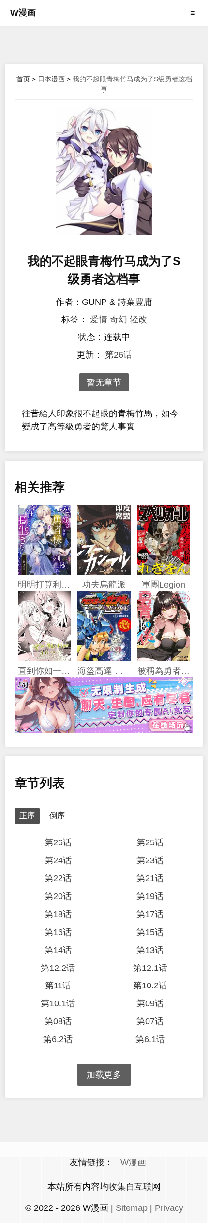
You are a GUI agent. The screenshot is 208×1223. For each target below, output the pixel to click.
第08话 (58, 1021)
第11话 (58, 985)
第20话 (58, 896)
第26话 (118, 355)
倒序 (57, 815)
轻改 (138, 319)
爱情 (98, 319)
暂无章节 (104, 382)
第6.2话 (58, 1039)
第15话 (149, 932)
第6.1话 (150, 1039)
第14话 (58, 950)
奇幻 (118, 319)
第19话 (149, 896)
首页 (23, 79)
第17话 (149, 914)
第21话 (149, 878)
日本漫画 (51, 79)
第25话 (149, 842)
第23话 (149, 860)
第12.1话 (150, 968)
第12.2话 (58, 968)
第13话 (149, 950)
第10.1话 (58, 1003)
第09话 (149, 1003)
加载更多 (104, 1075)
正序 (27, 815)
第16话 (58, 932)
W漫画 (23, 12)
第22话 (58, 878)
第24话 (58, 860)
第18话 (58, 914)
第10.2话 (150, 985)
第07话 (149, 1021)
